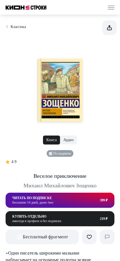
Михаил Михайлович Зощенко (60, 185)
